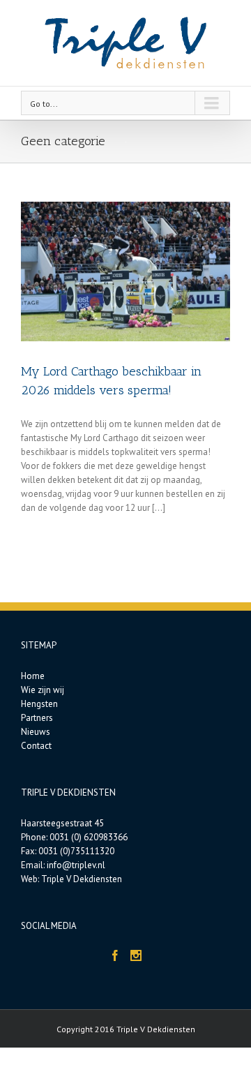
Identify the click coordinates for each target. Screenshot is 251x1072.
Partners (37, 718)
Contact (36, 746)
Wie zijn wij (42, 690)
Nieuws (35, 732)
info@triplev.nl (76, 865)
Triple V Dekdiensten (81, 879)
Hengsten (39, 704)
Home (33, 676)
